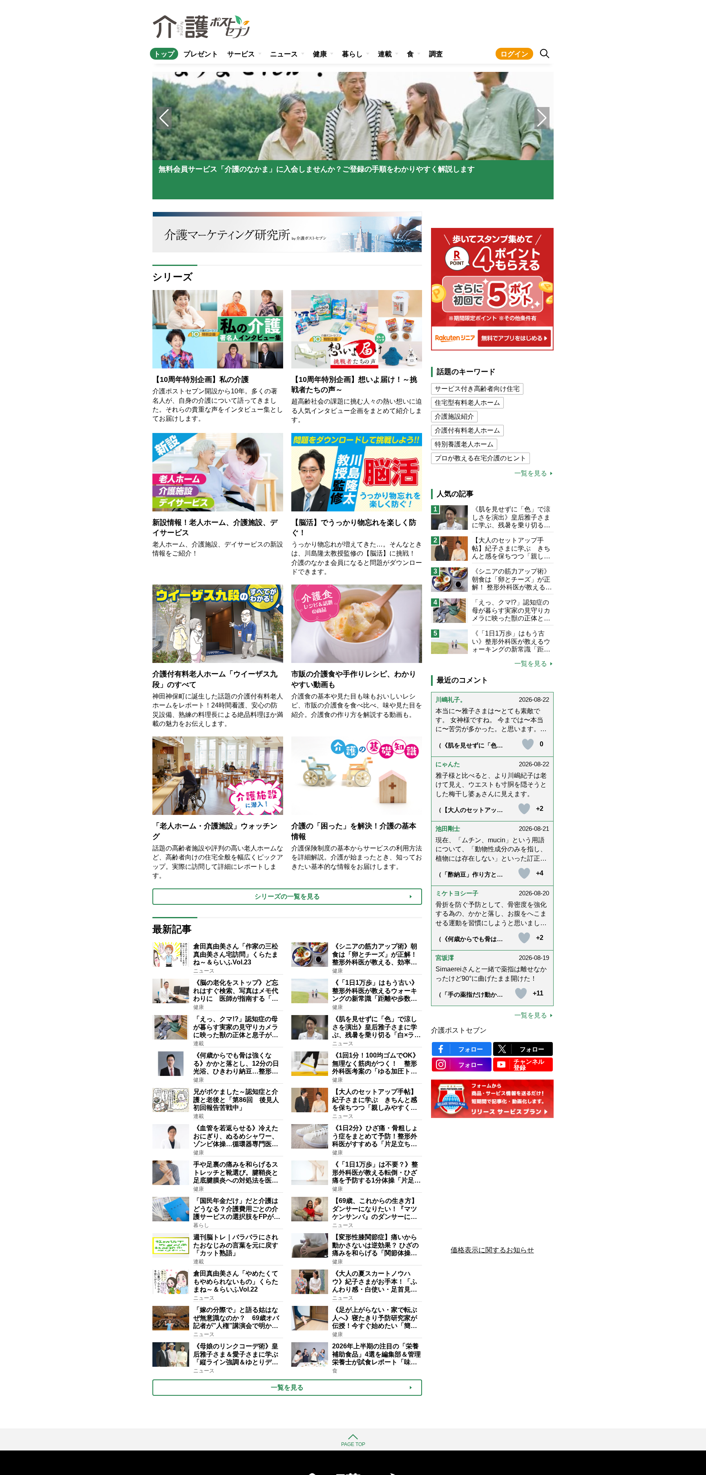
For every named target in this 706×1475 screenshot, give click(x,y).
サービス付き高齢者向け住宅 (477, 388)
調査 (436, 54)
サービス (241, 54)
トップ (164, 54)
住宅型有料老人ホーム (467, 402)
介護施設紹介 (454, 416)
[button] (542, 118)
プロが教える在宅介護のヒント (480, 458)
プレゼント (200, 54)
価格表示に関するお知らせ (492, 1250)
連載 (385, 54)
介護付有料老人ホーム (467, 430)
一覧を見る (530, 473)
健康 (320, 54)
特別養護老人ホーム (464, 444)
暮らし (352, 54)
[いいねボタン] (528, 744)
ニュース (284, 54)
